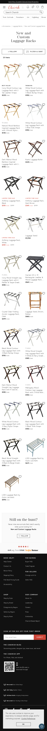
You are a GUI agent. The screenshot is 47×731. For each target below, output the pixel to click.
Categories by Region (11, 607)
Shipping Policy (9, 575)
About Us (28, 598)
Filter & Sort (36, 51)
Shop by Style (8, 598)
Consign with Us (30, 575)
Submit (40, 637)
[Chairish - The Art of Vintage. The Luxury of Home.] (14, 7)
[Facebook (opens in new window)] (13, 709)
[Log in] (22, 7)
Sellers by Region (9, 612)
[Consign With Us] (32, 7)
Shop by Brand (8, 603)
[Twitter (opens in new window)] (28, 709)
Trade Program (30, 566)
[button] (5, 7)
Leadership (29, 603)
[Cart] (42, 7)
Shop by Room (8, 616)
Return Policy (8, 571)
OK (23, 724)
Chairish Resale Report (32, 621)
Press (27, 612)
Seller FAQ (28, 580)
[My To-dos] (27, 7)
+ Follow (12, 51)
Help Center (8, 561)
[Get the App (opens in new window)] (9, 666)
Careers (27, 607)
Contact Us (7, 566)
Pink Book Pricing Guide (11, 580)
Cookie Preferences (28, 718)
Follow (24, 536)
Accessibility (8, 584)
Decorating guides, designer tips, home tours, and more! (22, 648)
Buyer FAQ (28, 561)
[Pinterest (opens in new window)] (21, 709)
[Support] (42, 726)
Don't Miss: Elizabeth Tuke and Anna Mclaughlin (23, 2)
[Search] (41, 12)
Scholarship (29, 616)
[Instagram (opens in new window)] (6, 709)
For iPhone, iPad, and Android (13, 657)
